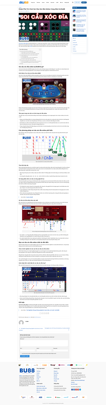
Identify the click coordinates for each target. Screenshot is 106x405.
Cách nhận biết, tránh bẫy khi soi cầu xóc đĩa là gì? (30, 62)
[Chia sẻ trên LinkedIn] (48, 313)
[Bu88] (24, 2)
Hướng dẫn (67, 2)
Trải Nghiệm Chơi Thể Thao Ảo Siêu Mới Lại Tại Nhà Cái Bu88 (80, 25)
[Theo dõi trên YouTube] (78, 390)
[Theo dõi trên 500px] (80, 390)
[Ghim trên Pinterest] (46, 313)
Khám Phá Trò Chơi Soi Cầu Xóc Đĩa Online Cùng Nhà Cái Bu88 (81, 30)
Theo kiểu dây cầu (25, 56)
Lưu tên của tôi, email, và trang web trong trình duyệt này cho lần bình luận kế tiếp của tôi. (39, 353)
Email (38, 348)
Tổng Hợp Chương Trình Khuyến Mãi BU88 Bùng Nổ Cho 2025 (81, 20)
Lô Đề (57, 2)
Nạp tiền (55, 375)
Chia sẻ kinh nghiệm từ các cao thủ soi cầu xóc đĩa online (31, 61)
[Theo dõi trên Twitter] (74, 390)
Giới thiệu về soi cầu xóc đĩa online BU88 (28, 52)
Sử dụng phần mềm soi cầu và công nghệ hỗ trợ (30, 57)
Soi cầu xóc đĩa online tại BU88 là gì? (26, 51)
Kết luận (21, 63)
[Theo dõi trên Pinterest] (76, 390)
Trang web (55, 348)
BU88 (20, 375)
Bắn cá (61, 2)
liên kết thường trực (37, 317)
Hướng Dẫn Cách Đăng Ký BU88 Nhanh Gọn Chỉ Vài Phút (81, 16)
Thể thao (38, 2)
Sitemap (73, 382)
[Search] (73, 2)
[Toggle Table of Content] (39, 50)
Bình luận (22, 338)
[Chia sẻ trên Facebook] (40, 313)
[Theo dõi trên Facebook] (72, 390)
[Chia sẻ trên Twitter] (42, 313)
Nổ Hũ (47, 2)
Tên (21, 348)
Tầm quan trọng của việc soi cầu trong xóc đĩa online (30, 53)
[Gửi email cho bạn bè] (44, 313)
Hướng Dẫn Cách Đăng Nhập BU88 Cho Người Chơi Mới (81, 11)
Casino (43, 2)
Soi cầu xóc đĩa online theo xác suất (28, 58)
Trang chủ (33, 2)
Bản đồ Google (74, 384)
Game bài (52, 2)
